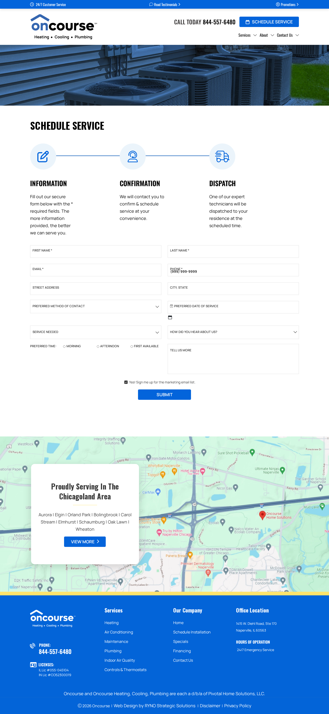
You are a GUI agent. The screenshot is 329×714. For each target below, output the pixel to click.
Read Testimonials (165, 4)
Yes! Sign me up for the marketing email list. (162, 382)
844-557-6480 (219, 21)
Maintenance (116, 641)
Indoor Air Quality (120, 660)
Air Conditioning (119, 632)
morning (73, 346)
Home (178, 622)
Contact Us (183, 660)
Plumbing (113, 650)
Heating (111, 622)
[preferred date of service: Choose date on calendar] (170, 317)
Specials (180, 641)
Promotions (288, 4)
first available (146, 346)
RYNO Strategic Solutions (170, 705)
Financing (182, 650)
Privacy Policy (237, 705)
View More (82, 541)
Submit (165, 394)
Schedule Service (272, 22)
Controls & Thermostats (125, 669)
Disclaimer (210, 705)
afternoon (109, 346)
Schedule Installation (192, 632)
